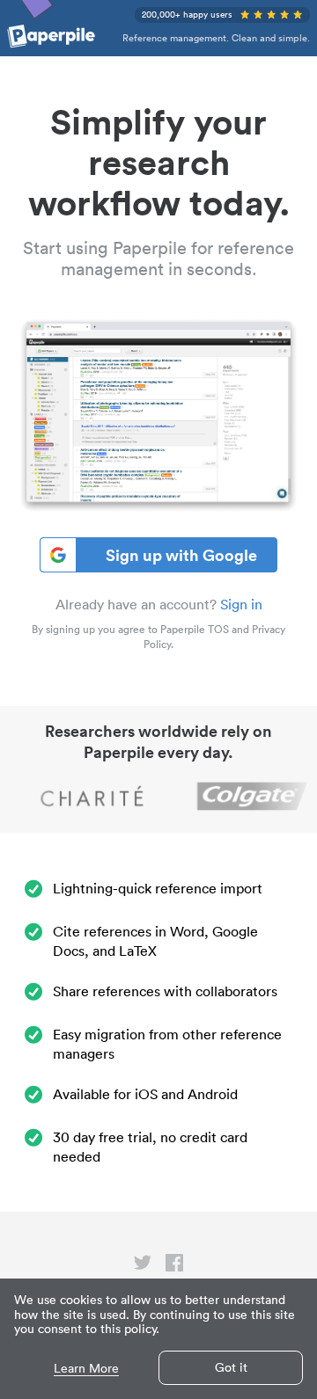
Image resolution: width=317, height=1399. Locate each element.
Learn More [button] (86, 1368)
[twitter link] (142, 1266)
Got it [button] (231, 1367)
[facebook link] (174, 1266)
